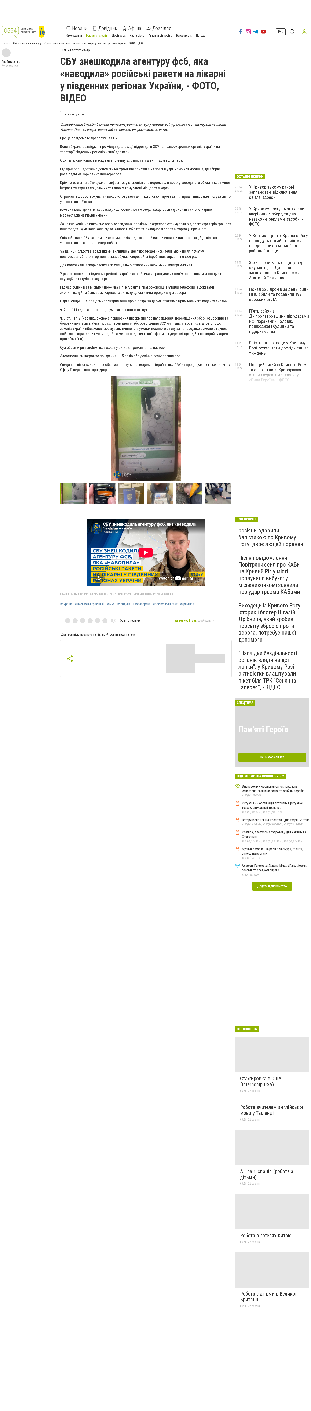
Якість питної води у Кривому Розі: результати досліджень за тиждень (278, 348)
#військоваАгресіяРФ (90, 604)
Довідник (107, 28)
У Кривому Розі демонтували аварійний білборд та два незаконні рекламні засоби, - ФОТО (276, 216)
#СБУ (111, 604)
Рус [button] (280, 32)
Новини (79, 28)
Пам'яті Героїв (263, 729)
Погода (200, 35)
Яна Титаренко (11, 62)
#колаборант (141, 604)
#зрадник (123, 604)
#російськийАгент (165, 604)
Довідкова (119, 35)
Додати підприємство (272, 886)
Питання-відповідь (160, 35)
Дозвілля (161, 28)
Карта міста (137, 35)
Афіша (134, 28)
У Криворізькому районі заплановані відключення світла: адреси (273, 192)
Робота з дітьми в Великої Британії (268, 1297)
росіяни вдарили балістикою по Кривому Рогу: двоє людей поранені (271, 537)
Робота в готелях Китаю (266, 1236)
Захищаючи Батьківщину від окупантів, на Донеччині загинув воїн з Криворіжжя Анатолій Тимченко (275, 270)
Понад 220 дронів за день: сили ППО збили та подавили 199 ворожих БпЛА (278, 294)
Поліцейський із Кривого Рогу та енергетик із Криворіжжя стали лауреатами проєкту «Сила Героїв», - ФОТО (277, 372)
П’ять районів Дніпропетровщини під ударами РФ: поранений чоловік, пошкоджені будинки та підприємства (279, 321)
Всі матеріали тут (272, 757)
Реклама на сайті (97, 35)
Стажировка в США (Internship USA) (260, 1081)
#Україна (66, 604)
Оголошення (74, 35)
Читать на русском (74, 114)
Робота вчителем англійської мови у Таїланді (271, 1110)
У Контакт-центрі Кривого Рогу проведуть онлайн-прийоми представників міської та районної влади (278, 243)
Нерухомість (184, 35)
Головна (6, 43)
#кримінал (187, 604)
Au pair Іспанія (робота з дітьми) (266, 1174)
